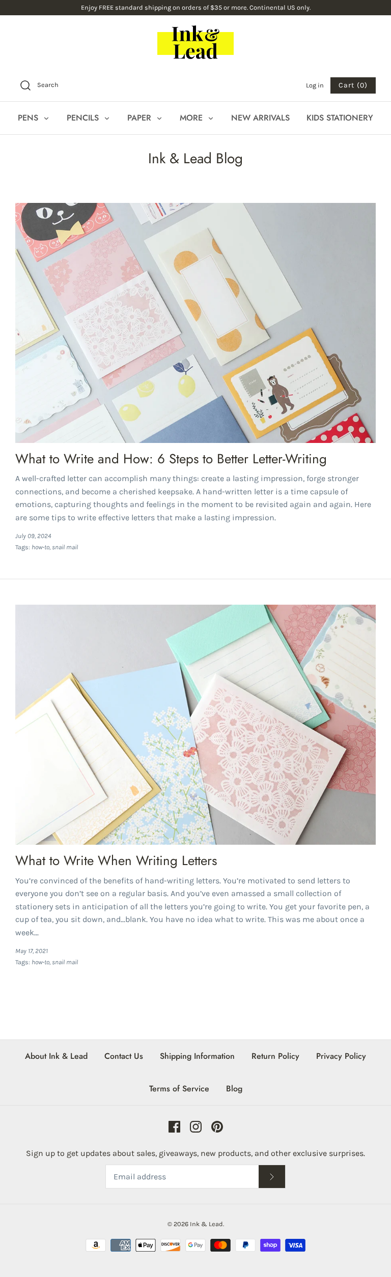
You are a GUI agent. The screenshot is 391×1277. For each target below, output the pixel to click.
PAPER (140, 118)
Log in (315, 85)
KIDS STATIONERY (339, 118)
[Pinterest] (217, 1127)
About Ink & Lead (56, 1056)
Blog (234, 1088)
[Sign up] (272, 1176)
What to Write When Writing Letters (116, 860)
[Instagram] (196, 1127)
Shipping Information (197, 1056)
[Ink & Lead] (195, 42)
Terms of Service (179, 1088)
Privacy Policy (341, 1056)
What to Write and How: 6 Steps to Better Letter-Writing (171, 458)
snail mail (65, 547)
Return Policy (275, 1056)
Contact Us (123, 1056)
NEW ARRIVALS (260, 118)
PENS (29, 118)
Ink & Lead (206, 1224)
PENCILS (84, 118)
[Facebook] (174, 1127)
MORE (192, 118)
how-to (40, 547)
